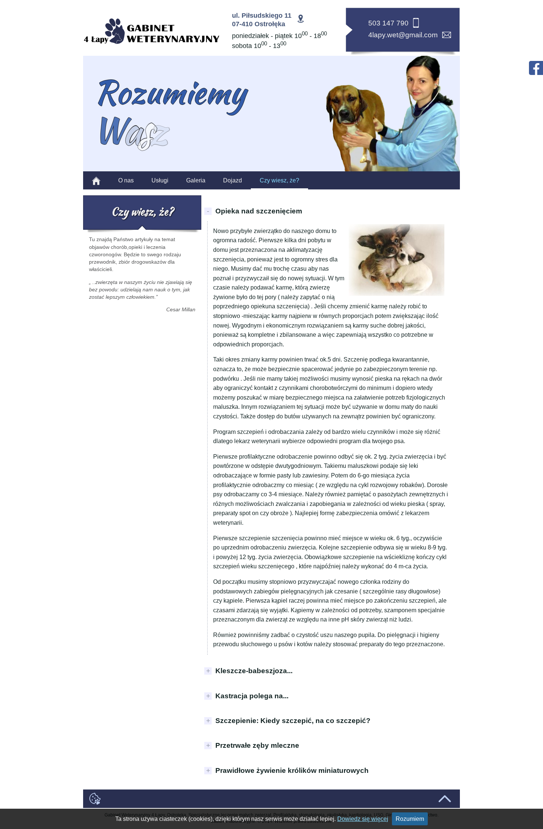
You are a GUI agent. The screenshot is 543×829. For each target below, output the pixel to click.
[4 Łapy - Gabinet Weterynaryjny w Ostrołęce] (151, 31)
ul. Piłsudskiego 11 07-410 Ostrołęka (261, 20)
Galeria (195, 180)
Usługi (159, 180)
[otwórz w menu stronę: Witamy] (96, 180)
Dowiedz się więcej (362, 819)
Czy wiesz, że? (279, 180)
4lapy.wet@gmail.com (403, 35)
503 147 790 (388, 23)
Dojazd (232, 180)
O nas (126, 180)
